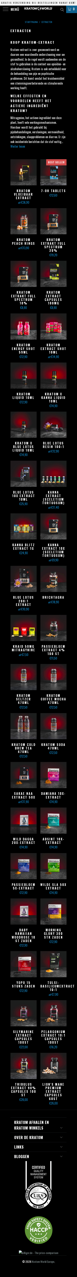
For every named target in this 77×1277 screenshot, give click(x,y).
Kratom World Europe (43, 1261)
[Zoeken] (62, 9)
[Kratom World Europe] (38, 9)
